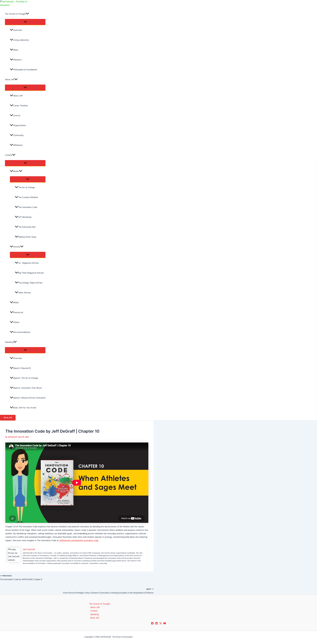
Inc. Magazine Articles (28, 263)
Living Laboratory (21, 40)
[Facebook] (152, 624)
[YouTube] (164, 624)
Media (16, 302)
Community (18, 135)
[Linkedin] (156, 624)
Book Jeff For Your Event (24, 408)
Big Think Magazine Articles (31, 273)
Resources (18, 312)
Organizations (19, 125)
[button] (27, 14)
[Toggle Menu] (25, 22)
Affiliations (18, 145)
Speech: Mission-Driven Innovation (29, 398)
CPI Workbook (25, 217)
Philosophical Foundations (25, 69)
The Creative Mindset (28, 197)
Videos (16, 322)
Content (8, 155)
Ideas (15, 50)
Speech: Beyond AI (22, 368)
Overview (17, 30)
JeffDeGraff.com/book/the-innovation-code (78, 540)
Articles (16, 247)
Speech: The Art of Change (25, 378)
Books (16, 171)
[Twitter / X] (160, 624)
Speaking (9, 342)
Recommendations (21, 332)
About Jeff (9, 79)
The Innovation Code (27, 207)
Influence (17, 60)
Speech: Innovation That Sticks (27, 388)
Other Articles (24, 292)
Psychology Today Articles (30, 283)
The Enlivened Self (26, 227)
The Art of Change (26, 187)
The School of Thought (15, 14)
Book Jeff (94, 618)
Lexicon (16, 115)
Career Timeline (20, 105)
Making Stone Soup (27, 237)
